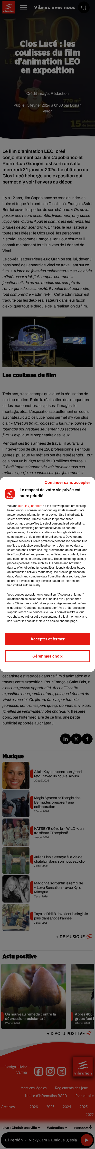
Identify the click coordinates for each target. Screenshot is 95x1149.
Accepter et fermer (47, 639)
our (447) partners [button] (30, 505)
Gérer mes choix (47, 656)
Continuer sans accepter (67, 482)
